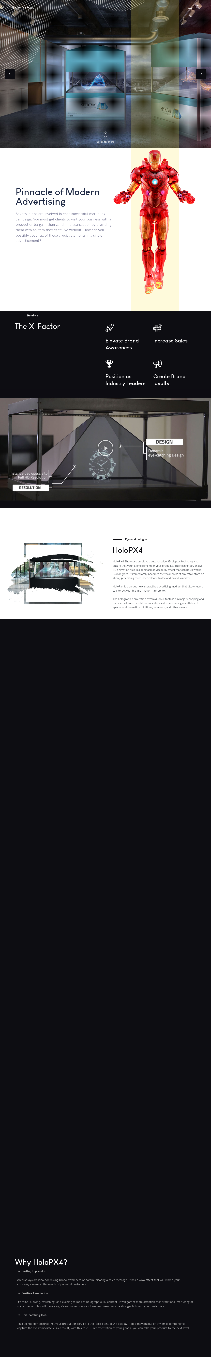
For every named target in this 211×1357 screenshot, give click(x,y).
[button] (105, 448)
